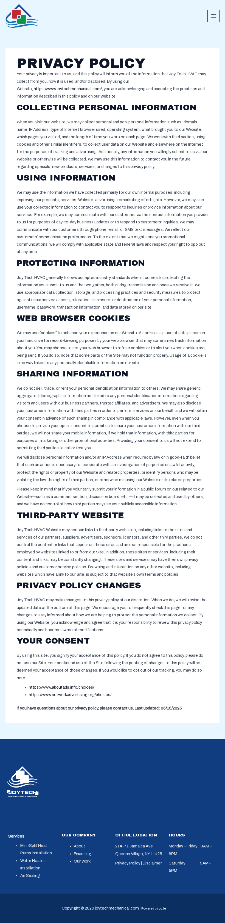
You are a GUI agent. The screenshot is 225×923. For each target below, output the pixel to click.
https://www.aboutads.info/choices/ (61, 687)
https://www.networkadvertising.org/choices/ (70, 694)
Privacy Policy (127, 863)
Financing (82, 854)
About (79, 846)
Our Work (82, 861)
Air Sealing (30, 875)
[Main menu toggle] (213, 16)
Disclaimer (152, 863)
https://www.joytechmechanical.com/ (68, 89)
